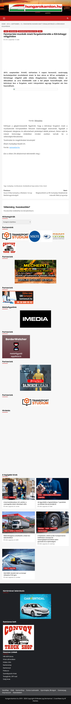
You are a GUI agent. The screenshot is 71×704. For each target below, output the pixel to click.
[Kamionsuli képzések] (17, 297)
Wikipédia (38, 121)
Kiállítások (54, 528)
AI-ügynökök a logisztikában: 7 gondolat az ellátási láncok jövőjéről (52, 503)
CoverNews (58, 699)
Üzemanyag (19, 531)
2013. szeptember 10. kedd (12, 39)
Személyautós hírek (10, 674)
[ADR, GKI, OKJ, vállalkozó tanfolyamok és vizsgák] (15, 236)
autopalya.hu (14, 147)
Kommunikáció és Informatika (52, 495)
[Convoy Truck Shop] (18, 637)
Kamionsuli (7, 668)
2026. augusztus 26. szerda (12, 506)
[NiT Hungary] (46, 236)
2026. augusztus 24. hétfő (11, 540)
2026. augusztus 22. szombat (12, 577)
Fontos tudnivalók (32, 690)
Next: (51, 192)
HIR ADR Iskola (8, 656)
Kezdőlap (5, 690)
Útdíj (12, 690)
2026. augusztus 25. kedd (45, 506)
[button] (4, 18)
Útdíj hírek (6, 679)
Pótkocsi (6, 671)
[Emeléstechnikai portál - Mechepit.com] (35, 271)
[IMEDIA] (35, 319)
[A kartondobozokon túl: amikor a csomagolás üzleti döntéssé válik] (18, 489)
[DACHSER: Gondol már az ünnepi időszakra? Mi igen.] (18, 560)
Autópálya (10, 186)
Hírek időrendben (9, 659)
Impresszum (6, 693)
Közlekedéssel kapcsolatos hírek (27, 31)
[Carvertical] (35, 606)
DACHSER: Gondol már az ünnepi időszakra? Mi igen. (15, 574)
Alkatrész (41, 528)
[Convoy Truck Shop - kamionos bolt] (9, 248)
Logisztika (12, 497)
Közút (40, 31)
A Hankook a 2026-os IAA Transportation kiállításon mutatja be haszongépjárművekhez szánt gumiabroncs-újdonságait (52, 538)
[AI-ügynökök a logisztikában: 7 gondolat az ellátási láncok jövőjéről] (52, 489)
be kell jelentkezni (27, 211)
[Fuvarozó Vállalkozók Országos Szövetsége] (58, 236)
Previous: (18, 192)
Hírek (5, 31)
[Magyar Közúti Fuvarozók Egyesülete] (34, 236)
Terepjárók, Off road (10, 676)
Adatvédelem (17, 693)
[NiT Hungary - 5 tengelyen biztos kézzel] (35, 377)
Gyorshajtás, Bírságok (48, 690)
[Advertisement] (36, 57)
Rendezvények (42, 531)
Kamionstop (7, 665)
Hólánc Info (7, 662)
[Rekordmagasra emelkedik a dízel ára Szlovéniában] (18, 522)
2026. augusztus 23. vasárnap (47, 544)
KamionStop (20, 690)
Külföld (12, 531)
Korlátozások (13, 31)
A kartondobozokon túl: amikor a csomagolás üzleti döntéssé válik (15, 503)
